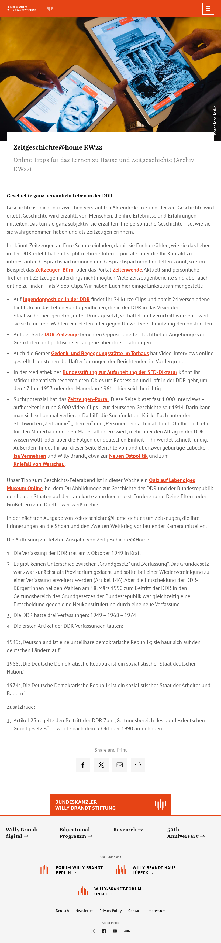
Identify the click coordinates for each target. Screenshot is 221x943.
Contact (134, 910)
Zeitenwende (127, 269)
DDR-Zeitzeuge (61, 334)
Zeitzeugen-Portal (88, 399)
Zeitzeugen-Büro (54, 269)
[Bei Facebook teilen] (83, 765)
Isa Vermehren (29, 455)
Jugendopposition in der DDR (56, 299)
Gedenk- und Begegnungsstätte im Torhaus (100, 353)
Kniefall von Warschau (39, 463)
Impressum (156, 910)
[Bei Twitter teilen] (101, 765)
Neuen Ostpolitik (128, 455)
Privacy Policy (110, 910)
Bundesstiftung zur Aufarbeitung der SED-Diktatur (120, 372)
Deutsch (62, 910)
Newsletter (84, 910)
